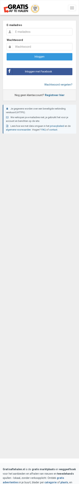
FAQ (43, 129)
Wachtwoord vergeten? (58, 84)
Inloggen (39, 56)
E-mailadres (14, 25)
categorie (50, 482)
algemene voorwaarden (18, 129)
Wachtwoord (15, 40)
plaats (64, 482)
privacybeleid (57, 126)
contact (53, 129)
